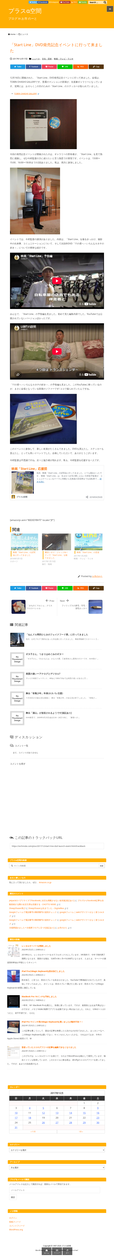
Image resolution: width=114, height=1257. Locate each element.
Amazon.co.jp (45, 882)
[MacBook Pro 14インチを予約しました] (13, 1001)
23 (97, 1117)
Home (12, 34)
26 (43, 1122)
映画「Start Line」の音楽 (88, 552)
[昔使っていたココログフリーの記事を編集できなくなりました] (13, 1052)
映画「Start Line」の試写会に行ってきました (24, 553)
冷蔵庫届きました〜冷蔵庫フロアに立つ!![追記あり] (31, 927)
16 (97, 1112)
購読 (13, 1197)
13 (57, 1112)
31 (16, 1127)
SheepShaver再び (17, 908)
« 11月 (33, 1131)
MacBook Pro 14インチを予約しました (39, 996)
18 (29, 1117)
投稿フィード (15, 1221)
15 (84, 1112)
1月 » (81, 1131)
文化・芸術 (47, 58)
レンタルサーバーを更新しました (36, 946)
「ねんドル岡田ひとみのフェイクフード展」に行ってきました (57, 634)
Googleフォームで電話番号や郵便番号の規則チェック (33, 912)
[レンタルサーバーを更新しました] (13, 950)
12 (43, 1112)
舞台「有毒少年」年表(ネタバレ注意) (44, 693)
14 (70, 1112)
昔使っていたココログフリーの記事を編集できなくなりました (49, 1047)
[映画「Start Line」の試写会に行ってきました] (24, 542)
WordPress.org (16, 1229)
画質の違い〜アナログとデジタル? (43, 673)
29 (84, 1122)
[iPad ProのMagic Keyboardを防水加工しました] (13, 976)
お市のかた (97, 576)
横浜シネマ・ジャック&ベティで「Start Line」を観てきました (56, 555)
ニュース (24, 34)
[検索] (105, 2)
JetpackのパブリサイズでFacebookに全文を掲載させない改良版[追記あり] (42, 900)
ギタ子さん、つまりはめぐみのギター (45, 654)
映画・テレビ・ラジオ (63, 58)
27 (57, 1122)
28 (70, 1122)
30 (97, 1122)
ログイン (13, 1218)
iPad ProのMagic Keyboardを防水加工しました (43, 971)
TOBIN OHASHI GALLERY (25, 93)
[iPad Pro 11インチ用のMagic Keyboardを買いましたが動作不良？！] (13, 1026)
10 (16, 1112)
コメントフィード (17, 1225)
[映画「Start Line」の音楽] (88, 542)
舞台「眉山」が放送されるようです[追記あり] (49, 712)
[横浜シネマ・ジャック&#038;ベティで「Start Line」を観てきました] (56, 542)
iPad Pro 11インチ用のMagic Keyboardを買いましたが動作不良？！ (52, 1021)
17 (16, 1117)
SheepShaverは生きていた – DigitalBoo (46, 908)
